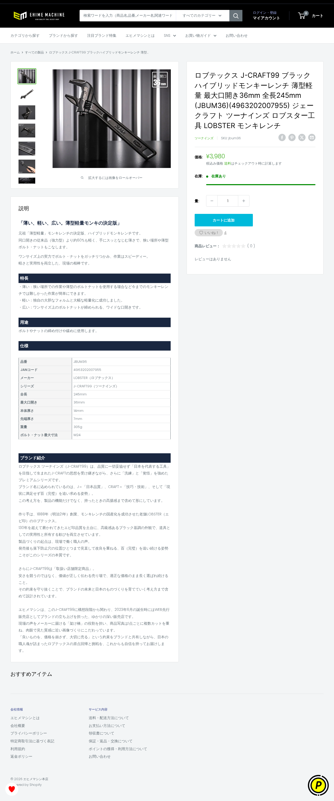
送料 (227, 163)
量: (197, 200)
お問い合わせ (237, 35)
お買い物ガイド (198, 35)
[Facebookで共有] (282, 137)
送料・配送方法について (109, 717)
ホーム (15, 52)
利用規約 (17, 748)
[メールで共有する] (311, 137)
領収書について (101, 733)
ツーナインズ (204, 138)
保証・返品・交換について (111, 741)
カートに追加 (224, 220)
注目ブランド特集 (101, 35)
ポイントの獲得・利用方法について (118, 748)
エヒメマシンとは (140, 35)
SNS (167, 35)
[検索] (235, 15)
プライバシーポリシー (28, 733)
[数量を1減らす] (211, 200)
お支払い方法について (107, 725)
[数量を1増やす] (243, 200)
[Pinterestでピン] (292, 137)
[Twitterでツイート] (302, 137)
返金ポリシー (21, 756)
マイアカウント (266, 18)
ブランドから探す (63, 35)
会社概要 (17, 725)
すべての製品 (34, 52)
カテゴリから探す (25, 35)
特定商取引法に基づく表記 (32, 741)
